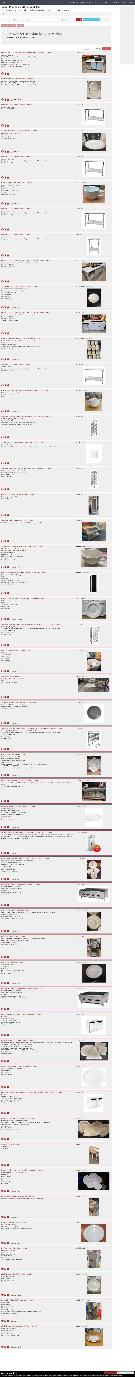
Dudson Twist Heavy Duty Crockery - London (17, 1118)
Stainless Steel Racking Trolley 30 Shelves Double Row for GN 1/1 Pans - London (31, 624)
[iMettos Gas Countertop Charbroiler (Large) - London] (93, 893)
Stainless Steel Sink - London (12, 676)
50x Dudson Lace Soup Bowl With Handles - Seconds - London (24, 390)
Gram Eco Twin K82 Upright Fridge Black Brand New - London (24, 572)
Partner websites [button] (86, 2)
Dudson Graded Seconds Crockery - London (17, 79)
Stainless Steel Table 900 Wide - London (16, 364)
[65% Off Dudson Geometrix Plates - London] (93, 1050)
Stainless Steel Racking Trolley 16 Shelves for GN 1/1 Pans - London (26, 416)
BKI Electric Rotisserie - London (13, 936)
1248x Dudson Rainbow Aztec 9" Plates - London (19, 1326)
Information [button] (115, 2)
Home (4, 2)
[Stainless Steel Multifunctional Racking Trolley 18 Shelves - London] (93, 479)
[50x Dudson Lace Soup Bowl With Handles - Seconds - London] (93, 401)
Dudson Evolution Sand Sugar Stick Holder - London (20, 338)
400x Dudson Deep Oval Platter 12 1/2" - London (19, 131)
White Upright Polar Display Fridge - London (17, 494)
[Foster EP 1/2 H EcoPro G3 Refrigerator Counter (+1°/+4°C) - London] (93, 63)
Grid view (98, 49)
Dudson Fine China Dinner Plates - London (17, 910)
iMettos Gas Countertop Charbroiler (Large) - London (20, 884)
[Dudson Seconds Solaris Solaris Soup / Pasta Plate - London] (93, 609)
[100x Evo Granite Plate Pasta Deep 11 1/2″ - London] (93, 712)
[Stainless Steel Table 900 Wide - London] (93, 375)
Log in (124, 2)
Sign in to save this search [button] (91, 19)
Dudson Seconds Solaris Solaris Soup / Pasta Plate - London (23, 598)
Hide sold (86, 49)
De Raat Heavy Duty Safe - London (14, 1248)
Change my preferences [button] (125, 1373)
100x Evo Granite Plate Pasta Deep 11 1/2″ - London (20, 702)
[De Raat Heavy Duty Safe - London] (93, 1258)
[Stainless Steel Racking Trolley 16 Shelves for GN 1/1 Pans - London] (93, 427)
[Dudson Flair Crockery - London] (93, 764)
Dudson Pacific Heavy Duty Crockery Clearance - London (22, 1170)
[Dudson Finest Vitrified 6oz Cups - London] (93, 193)
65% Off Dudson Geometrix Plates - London (17, 1040)
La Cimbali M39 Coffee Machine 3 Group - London (19, 780)
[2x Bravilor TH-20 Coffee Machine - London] (93, 1310)
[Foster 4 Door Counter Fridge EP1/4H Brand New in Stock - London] (93, 271)
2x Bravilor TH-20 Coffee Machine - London (17, 1300)
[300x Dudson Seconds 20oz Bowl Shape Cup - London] (93, 557)
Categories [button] (98, 2)
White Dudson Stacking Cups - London (15, 650)
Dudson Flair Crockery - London (13, 754)
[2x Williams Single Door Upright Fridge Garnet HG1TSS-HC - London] (93, 842)
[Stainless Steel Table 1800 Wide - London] (93, 219)
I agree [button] (107, 1373)
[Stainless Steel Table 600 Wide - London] (93, 245)
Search (79, 19)
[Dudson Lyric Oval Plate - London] (93, 972)
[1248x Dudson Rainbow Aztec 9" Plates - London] (93, 1336)
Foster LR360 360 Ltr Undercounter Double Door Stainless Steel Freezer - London (31, 1092)
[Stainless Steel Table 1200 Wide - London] (93, 115)
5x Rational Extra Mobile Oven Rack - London (18, 1196)
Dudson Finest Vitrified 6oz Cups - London (16, 183)
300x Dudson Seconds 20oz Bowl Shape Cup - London (21, 546)
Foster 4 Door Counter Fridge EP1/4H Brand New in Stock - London (26, 261)
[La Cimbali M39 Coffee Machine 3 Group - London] (93, 790)
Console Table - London (10, 1144)
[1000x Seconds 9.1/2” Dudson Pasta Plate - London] (93, 297)
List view (92, 49)
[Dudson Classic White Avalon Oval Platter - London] (93, 1076)
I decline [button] (113, 1373)
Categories (107, 49)
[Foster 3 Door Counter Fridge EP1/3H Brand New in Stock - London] (93, 323)
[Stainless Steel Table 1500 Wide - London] (93, 167)
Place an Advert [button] (73, 2)
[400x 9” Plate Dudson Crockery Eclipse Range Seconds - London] (93, 868)
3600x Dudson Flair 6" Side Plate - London (17, 1274)
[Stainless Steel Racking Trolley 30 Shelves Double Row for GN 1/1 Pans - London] (93, 634)
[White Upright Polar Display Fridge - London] (93, 505)
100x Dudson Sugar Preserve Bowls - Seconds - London (22, 442)
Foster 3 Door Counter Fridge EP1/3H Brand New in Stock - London (26, 312)
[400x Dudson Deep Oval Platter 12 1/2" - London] (93, 141)
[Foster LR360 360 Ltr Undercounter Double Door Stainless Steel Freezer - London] (93, 1102)
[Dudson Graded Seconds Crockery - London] (93, 89)
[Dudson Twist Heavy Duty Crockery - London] (93, 1128)
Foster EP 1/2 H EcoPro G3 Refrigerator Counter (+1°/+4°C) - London (26, 53)
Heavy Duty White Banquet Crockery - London (18, 806)
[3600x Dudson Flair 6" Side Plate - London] (93, 1284)
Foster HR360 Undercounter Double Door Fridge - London (22, 1014)
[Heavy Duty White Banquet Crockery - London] (93, 816)
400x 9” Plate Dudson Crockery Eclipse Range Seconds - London (25, 858)
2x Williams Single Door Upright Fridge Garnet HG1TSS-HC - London (26, 832)
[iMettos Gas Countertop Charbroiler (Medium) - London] (93, 998)
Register (131, 2)
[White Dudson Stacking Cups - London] (93, 660)
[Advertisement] (127, 35)
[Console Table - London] (93, 1154)
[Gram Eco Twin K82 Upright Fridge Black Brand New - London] (93, 583)
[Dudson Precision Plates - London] (93, 1232)
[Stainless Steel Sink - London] (93, 684)
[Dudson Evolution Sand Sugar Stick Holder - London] (93, 349)
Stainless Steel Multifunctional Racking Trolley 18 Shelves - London (26, 468)
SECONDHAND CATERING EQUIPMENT (22, 7)
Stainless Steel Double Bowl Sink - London (17, 520)
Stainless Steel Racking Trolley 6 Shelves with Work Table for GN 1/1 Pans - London (32, 728)
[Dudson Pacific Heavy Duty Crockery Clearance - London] (93, 1180)
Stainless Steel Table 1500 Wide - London (16, 157)
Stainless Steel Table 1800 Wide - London (16, 209)
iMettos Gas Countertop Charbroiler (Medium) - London (21, 988)
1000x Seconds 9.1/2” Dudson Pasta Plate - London (20, 287)
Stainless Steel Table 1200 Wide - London (16, 105)
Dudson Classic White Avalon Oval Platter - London (20, 1066)
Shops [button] (106, 2)
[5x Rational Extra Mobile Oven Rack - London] (93, 1206)
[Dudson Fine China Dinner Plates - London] (93, 920)
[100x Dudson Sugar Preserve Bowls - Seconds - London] (93, 453)
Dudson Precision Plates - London (13, 1222)
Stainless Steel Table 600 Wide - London (16, 235)
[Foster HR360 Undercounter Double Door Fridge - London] (93, 1024)
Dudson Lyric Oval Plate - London (13, 962)
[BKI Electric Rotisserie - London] (93, 946)
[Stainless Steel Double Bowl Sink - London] (93, 531)
